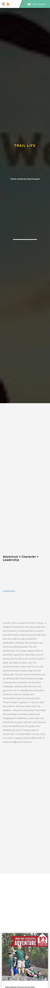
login (34, 4)
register (41, 4)
